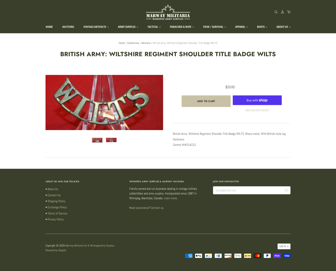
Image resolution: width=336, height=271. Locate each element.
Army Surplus (127, 27)
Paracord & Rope (181, 27)
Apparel (240, 27)
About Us (282, 27)
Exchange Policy (57, 207)
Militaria (146, 43)
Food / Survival (213, 27)
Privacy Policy (56, 219)
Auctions (68, 27)
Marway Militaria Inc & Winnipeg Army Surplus (89, 245)
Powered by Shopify (56, 250)
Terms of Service (57, 213)
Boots (261, 27)
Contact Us (54, 195)
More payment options (257, 110)
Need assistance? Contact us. (146, 208)
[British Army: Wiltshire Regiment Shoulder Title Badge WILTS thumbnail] (97, 140)
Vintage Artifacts (95, 27)
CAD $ (282, 246)
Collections (133, 43)
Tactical (153, 27)
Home (49, 27)
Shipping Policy (56, 201)
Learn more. (171, 198)
